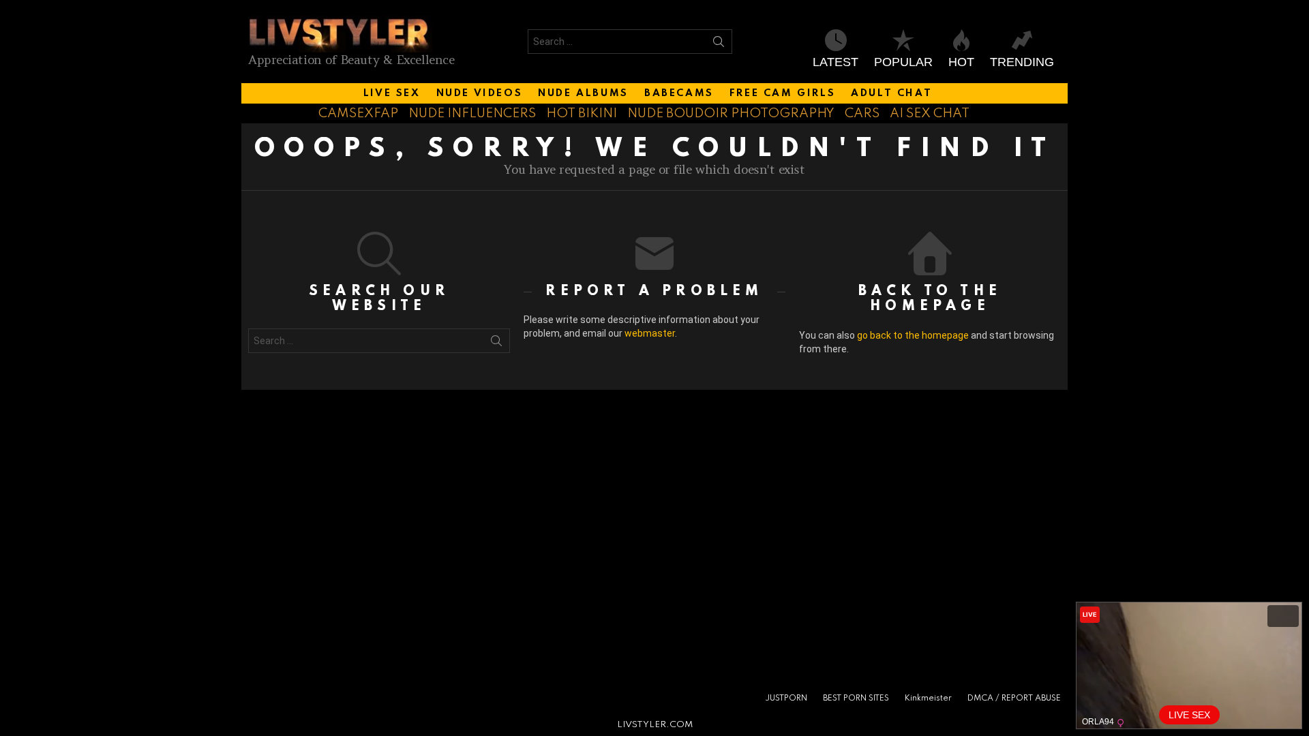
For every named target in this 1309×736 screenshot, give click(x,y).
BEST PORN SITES (856, 698)
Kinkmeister (928, 698)
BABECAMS (679, 93)
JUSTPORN (786, 698)
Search (718, 44)
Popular (903, 62)
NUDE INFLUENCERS (472, 113)
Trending (1022, 62)
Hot (961, 62)
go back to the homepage (913, 335)
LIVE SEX (392, 93)
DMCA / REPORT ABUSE (1014, 698)
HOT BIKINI (581, 113)
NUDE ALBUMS (583, 93)
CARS (862, 113)
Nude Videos (479, 93)
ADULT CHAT (891, 93)
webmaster (650, 333)
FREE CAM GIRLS (782, 93)
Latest (835, 62)
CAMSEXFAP (358, 113)
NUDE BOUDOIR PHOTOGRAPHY (730, 113)
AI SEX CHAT (929, 113)
